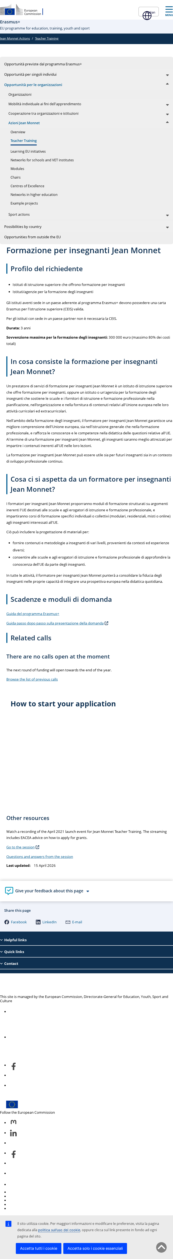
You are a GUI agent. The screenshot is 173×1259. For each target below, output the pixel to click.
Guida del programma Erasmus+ (32, 613)
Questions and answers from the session (39, 856)
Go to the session (20, 847)
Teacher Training (46, 38)
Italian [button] (150, 12)
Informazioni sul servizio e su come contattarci (46, 1037)
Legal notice (18, 1208)
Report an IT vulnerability (29, 1192)
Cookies (15, 1200)
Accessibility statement (27, 1012)
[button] (15, 922)
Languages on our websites (30, 1196)
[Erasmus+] (24, 10)
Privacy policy (19, 1204)
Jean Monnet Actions (15, 38)
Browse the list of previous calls (32, 679)
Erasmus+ (16, 983)
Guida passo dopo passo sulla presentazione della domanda (55, 623)
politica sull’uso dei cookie (59, 1230)
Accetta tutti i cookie (38, 1248)
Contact (14, 1184)
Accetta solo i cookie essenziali (95, 1248)
